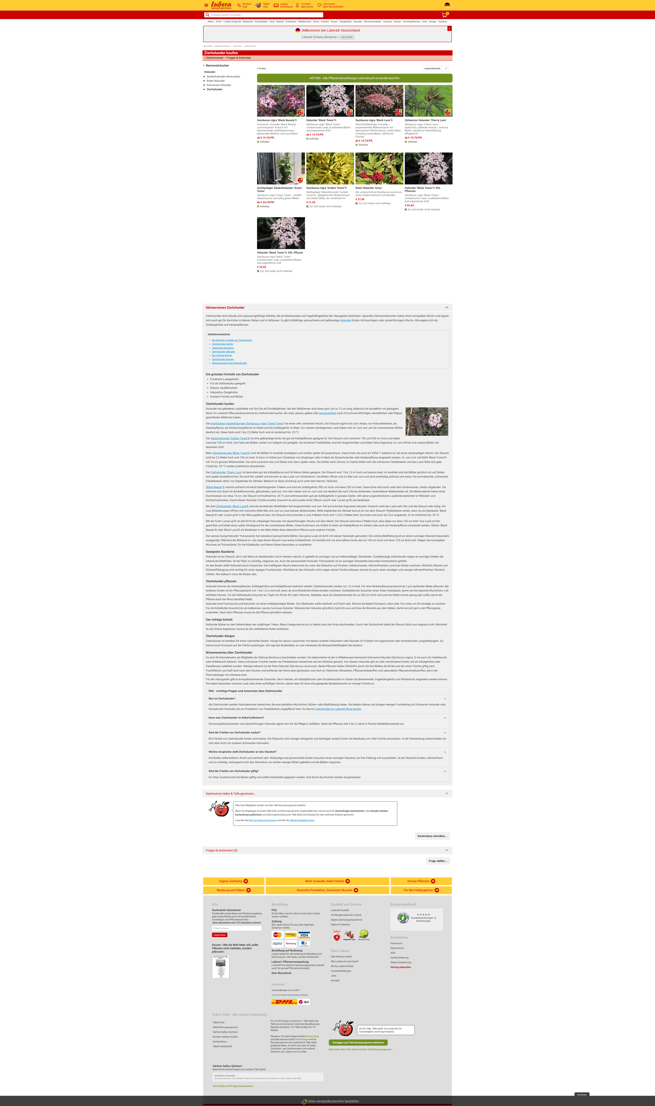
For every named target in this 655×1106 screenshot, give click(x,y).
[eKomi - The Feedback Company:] (403, 917)
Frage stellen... (438, 861)
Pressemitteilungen (341, 971)
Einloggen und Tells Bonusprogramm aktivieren (358, 1042)
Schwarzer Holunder (219, 85)
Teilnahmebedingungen (302, 820)
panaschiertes (327, 413)
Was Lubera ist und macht (345, 961)
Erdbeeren (291, 21)
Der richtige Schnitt (222, 355)
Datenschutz (397, 948)
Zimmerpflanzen (411, 21)
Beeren (280, 21)
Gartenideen (261, 21)
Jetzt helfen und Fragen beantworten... (234, 1086)
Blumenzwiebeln (372, 21)
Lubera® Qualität (340, 910)
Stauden (357, 21)
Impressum (396, 943)
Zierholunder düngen (223, 359)
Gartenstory (312, 1036)
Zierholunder (250, 46)
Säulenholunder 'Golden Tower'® (230, 438)
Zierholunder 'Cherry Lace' (226, 472)
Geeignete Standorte (223, 347)
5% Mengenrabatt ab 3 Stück (346, 915)
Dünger (432, 21)
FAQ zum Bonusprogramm (263, 820)
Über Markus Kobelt (341, 956)
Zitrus (316, 21)
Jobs (333, 975)
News (211, 21)
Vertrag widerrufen (400, 967)
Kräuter (325, 21)
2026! (219, 21)
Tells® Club (218, 1022)
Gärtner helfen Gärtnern (225, 1032)
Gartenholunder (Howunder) (223, 76)
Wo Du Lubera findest (342, 966)
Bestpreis (248, 21)
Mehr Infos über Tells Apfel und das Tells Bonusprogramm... (361, 1049)
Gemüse (387, 21)
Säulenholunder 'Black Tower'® (231, 453)
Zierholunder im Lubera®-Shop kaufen (338, 709)
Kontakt (335, 980)
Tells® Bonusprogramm (225, 1027)
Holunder (237, 46)
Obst (272, 21)
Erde (424, 21)
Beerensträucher (222, 46)
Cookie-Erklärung (399, 957)
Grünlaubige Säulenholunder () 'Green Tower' (247, 423)
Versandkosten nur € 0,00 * (286, 990)
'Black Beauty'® (215, 487)
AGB (392, 952)
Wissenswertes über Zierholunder (229, 363)
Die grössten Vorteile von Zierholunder (232, 340)
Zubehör (442, 21)
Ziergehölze (345, 21)
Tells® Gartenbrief (222, 1046)
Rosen (334, 21)
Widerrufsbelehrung (400, 962)
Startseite (207, 46)
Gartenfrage (301, 1039)
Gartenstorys (220, 1041)
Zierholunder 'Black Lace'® (232, 506)
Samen (397, 21)
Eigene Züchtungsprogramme (346, 919)
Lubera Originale (232, 21)
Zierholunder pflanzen (223, 351)
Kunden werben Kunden (225, 1036)
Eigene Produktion (340, 924)
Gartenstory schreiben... (432, 836)
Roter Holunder (216, 80)
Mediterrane (304, 21)
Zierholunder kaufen (222, 344)
